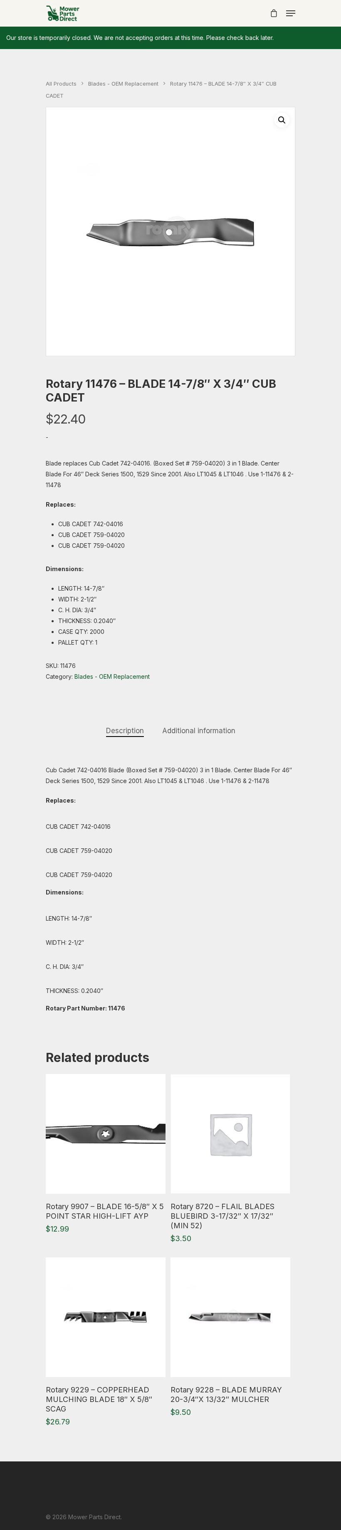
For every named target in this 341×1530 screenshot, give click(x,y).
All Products (61, 84)
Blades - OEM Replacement (123, 84)
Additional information (198, 731)
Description (125, 731)
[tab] (125, 731)
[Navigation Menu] (290, 13)
